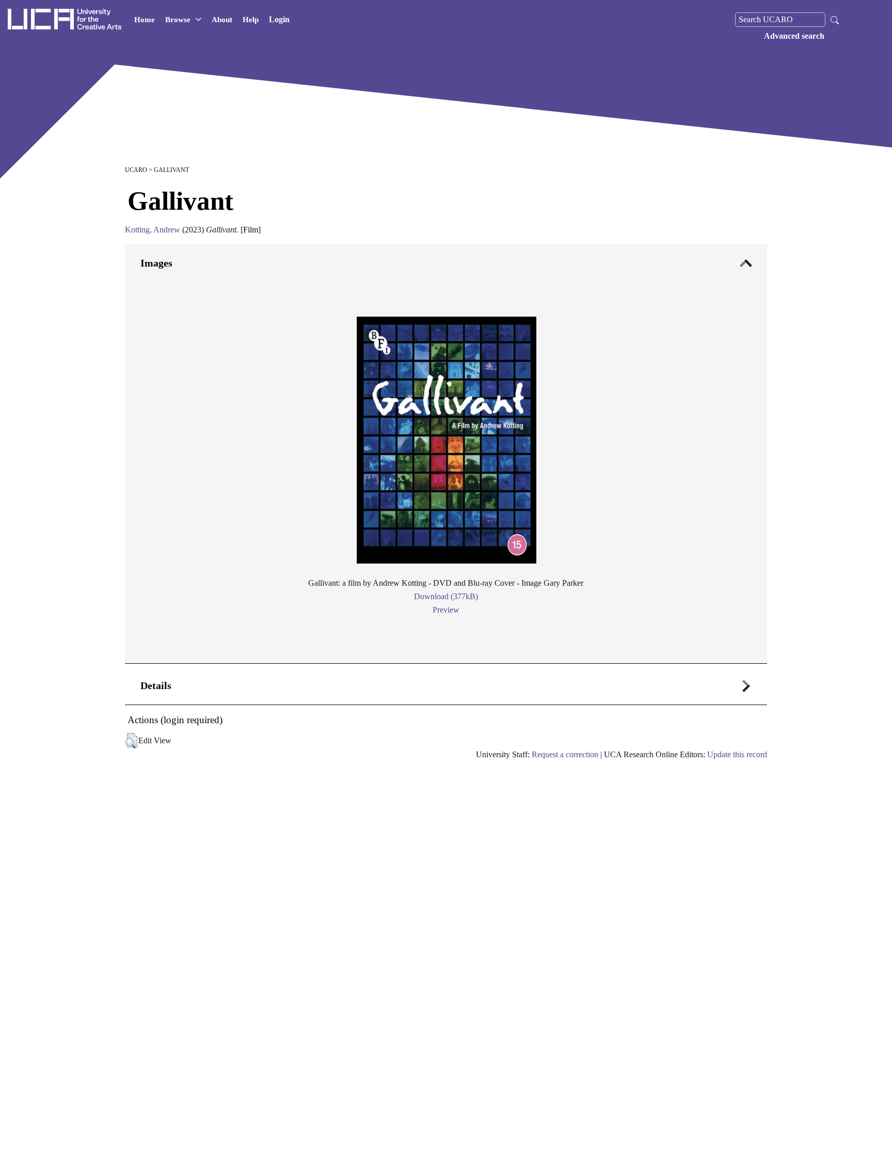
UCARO (136, 170)
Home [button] (144, 19)
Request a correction (565, 754)
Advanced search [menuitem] (794, 36)
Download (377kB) (446, 596)
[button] (131, 740)
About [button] (222, 19)
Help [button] (251, 19)
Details (155, 685)
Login (279, 19)
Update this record (737, 754)
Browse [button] (177, 19)
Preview (446, 609)
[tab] (446, 453)
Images (156, 263)
